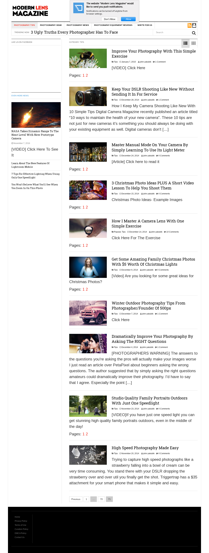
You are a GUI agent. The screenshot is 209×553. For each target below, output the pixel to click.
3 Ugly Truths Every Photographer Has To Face (74, 32)
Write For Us (144, 25)
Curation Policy (21, 529)
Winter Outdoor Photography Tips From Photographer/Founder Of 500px (148, 305)
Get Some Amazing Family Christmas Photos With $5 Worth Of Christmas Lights (153, 262)
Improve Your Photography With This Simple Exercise (154, 53)
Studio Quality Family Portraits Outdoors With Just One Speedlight (149, 400)
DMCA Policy (20, 533)
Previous (75, 499)
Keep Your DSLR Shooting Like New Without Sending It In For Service (153, 91)
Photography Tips (24, 25)
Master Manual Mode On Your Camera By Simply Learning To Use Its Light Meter (150, 147)
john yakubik (145, 62)
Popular (117, 232)
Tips (116, 62)
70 (101, 499)
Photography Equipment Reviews (113, 25)
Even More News (20, 95)
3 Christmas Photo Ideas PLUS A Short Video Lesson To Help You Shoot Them (153, 185)
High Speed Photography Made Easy (145, 447)
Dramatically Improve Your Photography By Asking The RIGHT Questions (152, 339)
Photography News (78, 25)
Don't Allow (109, 19)
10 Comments (172, 232)
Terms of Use (20, 525)
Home (17, 517)
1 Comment (160, 62)
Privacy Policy (21, 521)
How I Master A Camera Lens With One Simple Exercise (148, 223)
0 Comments (164, 156)
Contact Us (19, 537)
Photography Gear (51, 25)
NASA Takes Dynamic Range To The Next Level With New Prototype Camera (35, 134)
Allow (128, 19)
